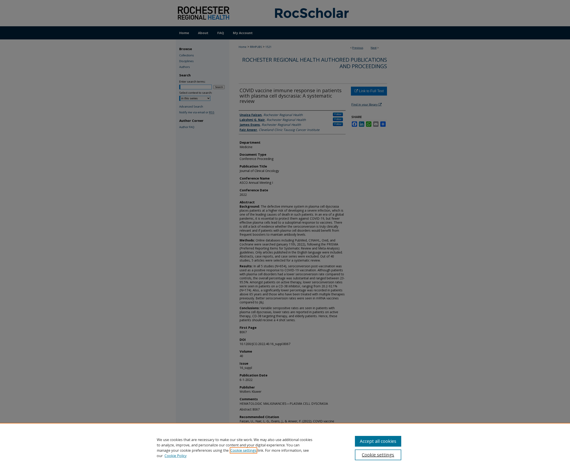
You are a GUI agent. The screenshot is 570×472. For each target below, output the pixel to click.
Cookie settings (243, 450)
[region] (285, 447)
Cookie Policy (176, 455)
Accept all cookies (378, 441)
